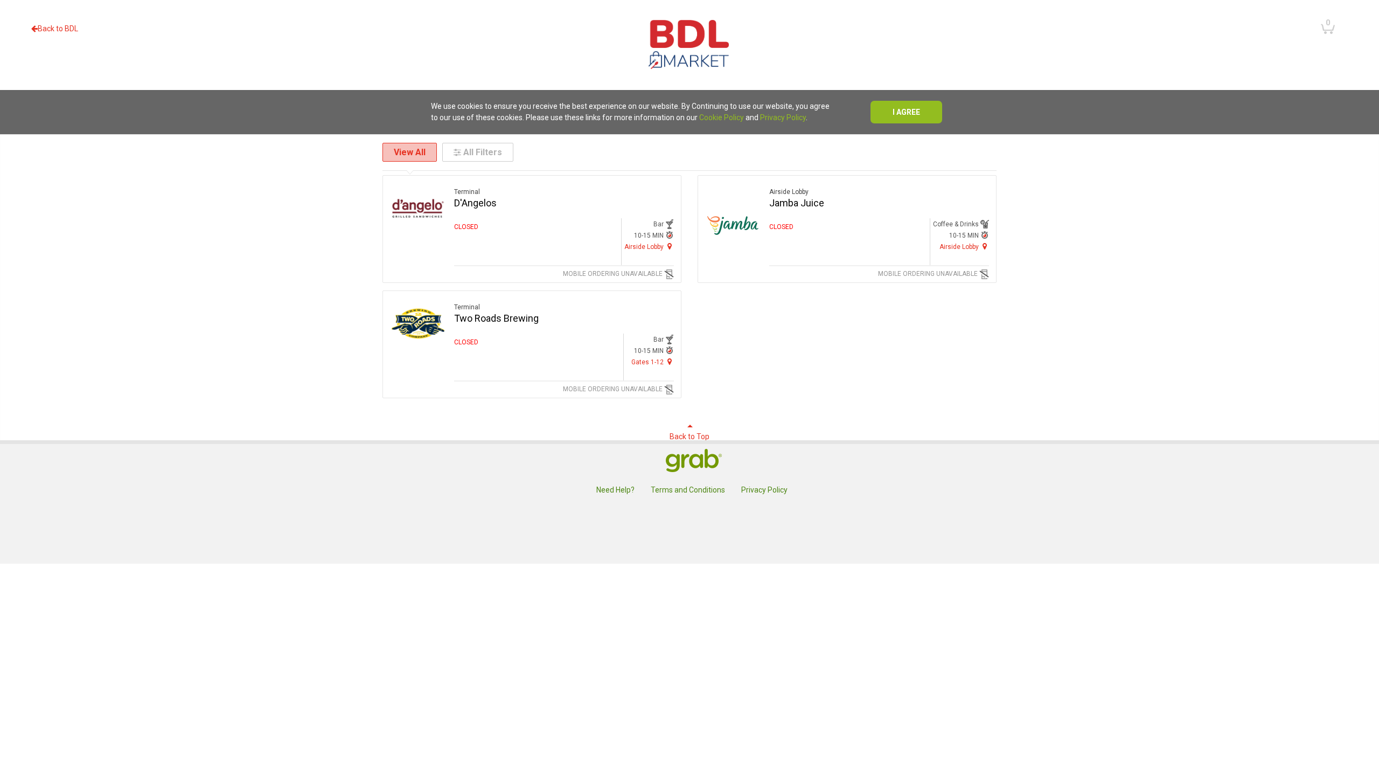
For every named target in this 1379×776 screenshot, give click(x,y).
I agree (906, 112)
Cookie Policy (721, 117)
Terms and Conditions (688, 490)
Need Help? (615, 490)
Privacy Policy (783, 117)
